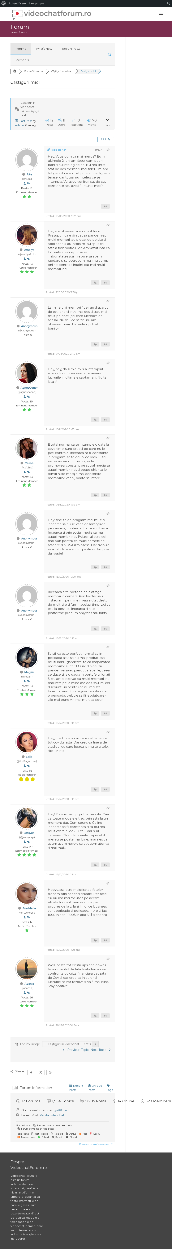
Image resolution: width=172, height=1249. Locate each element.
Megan (29, 672)
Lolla (29, 756)
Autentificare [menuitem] (17, 3)
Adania (20, 125)
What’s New (44, 48)
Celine (29, 463)
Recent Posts (71, 48)
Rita (29, 174)
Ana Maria (29, 908)
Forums (21, 48)
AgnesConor (29, 387)
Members (22, 60)
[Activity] (28, 183)
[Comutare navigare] (161, 13)
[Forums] (15, 71)
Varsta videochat (52, 1115)
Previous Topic (77, 1050)
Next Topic (99, 1050)
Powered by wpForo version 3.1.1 (97, 1144)
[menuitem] (3, 3)
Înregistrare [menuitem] (36, 3)
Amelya (29, 249)
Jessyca (29, 832)
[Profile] (24, 183)
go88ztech (62, 1110)
